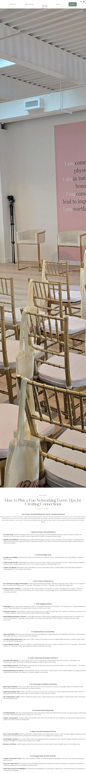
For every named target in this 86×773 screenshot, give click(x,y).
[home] (44, 7)
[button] (12, 4)
